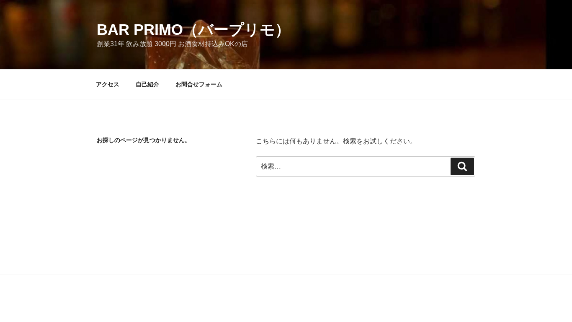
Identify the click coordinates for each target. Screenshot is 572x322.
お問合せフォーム (198, 84)
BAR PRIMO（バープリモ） (193, 29)
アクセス (107, 84)
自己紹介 (147, 84)
